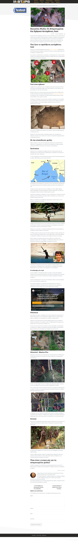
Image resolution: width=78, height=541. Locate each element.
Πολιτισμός (63, 470)
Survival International (53, 49)
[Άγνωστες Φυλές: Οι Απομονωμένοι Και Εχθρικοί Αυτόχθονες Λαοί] (47, 17)
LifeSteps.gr (21, 1)
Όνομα (31, 508)
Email (31, 513)
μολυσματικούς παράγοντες (58, 93)
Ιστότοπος (32, 518)
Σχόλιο (31, 495)
